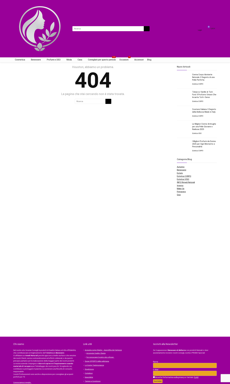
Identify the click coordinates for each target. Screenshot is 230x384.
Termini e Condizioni (92, 381)
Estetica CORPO (197, 84)
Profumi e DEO (54, 59)
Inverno (180, 185)
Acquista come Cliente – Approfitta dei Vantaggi (103, 350)
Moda (69, 59)
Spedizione (89, 369)
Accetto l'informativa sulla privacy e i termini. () (177, 377)
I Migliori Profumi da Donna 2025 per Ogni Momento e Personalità (204, 144)
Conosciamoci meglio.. (22, 382)
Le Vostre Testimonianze (94, 365)
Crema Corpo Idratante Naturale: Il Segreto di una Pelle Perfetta (203, 77)
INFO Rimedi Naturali (186, 182)
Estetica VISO (197, 133)
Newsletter (89, 377)
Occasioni (124, 59)
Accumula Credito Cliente (96, 353)
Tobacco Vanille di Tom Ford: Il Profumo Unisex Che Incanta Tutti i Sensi (204, 94)
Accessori (139, 59)
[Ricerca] (147, 28)
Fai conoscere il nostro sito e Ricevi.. (100, 357)
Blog (149, 59)
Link (196, 377)
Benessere (36, 59)
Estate (180, 173)
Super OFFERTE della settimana (97, 361)
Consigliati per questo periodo (102, 59)
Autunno (180, 167)
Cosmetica (20, 59)
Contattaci (89, 373)
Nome (155, 362)
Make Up (180, 188)
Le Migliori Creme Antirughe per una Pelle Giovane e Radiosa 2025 (204, 126)
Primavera (181, 191)
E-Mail (156, 370)
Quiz (179, 195)
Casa (80, 59)
